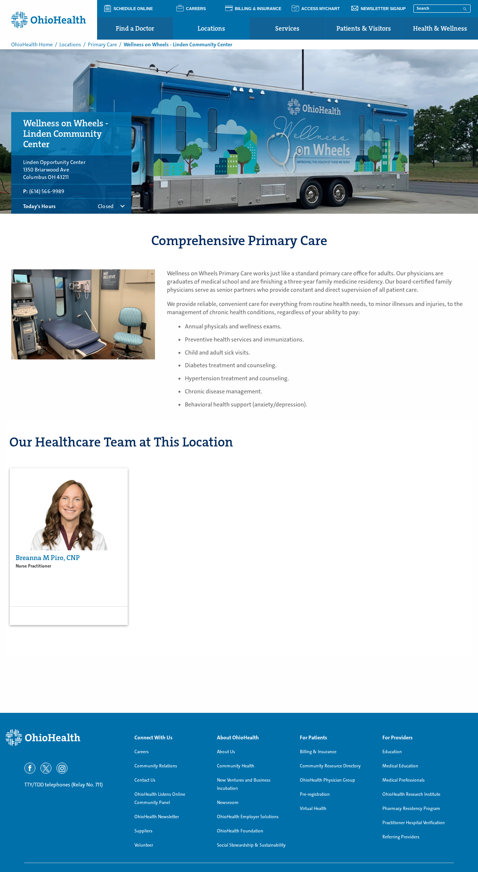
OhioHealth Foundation (240, 831)
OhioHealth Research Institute (411, 794)
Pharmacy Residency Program (411, 808)
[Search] (465, 8)
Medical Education (400, 766)
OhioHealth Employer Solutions (248, 817)
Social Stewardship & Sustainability (251, 845)
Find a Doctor (135, 28)
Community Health (235, 766)
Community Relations (155, 766)
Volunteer (143, 845)
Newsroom (228, 802)
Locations (211, 28)
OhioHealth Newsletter (156, 817)
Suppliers (143, 831)
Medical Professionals (403, 780)
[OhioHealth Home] (64, 738)
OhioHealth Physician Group (327, 780)
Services (287, 28)
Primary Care (102, 44)
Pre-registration (315, 794)
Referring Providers (400, 837)
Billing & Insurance (318, 752)
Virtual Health (313, 808)
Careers (141, 752)
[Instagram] (62, 768)
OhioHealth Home (32, 44)
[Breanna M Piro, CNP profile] (69, 509)
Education (392, 752)
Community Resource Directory (330, 766)
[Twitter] (46, 768)
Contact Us (144, 780)
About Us (226, 752)
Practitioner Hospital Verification (413, 823)
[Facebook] (29, 768)
